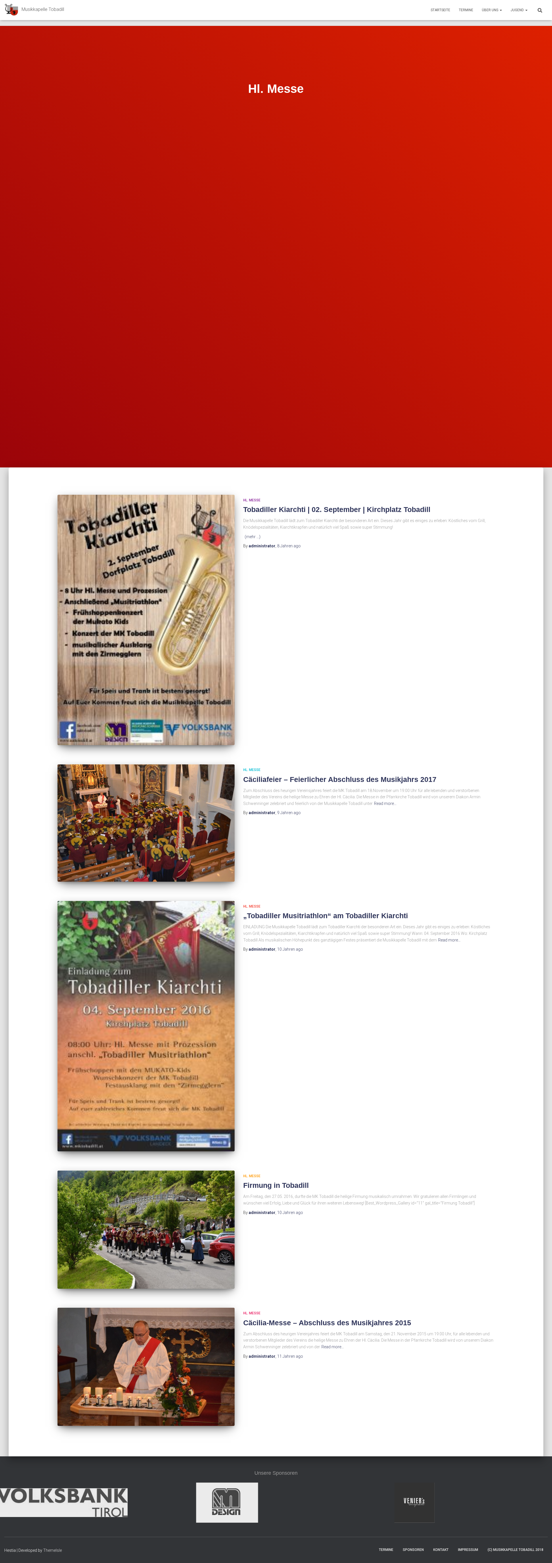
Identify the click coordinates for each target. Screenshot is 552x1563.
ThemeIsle (52, 1550)
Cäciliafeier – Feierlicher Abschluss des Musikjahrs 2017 (339, 779)
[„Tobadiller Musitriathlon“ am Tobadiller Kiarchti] (146, 1026)
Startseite (440, 10)
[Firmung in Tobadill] (146, 1230)
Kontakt (440, 1550)
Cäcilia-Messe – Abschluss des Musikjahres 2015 (327, 1323)
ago (289, 546)
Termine (466, 10)
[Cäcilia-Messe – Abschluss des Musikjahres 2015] (146, 1367)
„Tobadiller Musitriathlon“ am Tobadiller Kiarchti (325, 916)
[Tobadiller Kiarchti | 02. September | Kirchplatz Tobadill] (146, 620)
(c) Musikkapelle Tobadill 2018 (515, 1550)
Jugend (518, 10)
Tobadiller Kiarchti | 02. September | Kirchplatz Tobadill (336, 509)
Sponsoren (413, 1550)
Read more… (385, 803)
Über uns (490, 10)
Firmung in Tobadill (276, 1185)
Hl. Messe (251, 500)
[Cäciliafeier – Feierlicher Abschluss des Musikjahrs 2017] (146, 823)
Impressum (468, 1550)
